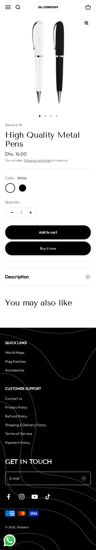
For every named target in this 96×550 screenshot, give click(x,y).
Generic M (13, 125)
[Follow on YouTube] (34, 496)
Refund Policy (16, 416)
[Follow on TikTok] (47, 496)
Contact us (13, 398)
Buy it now (48, 248)
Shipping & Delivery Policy (25, 425)
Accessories (14, 370)
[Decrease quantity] (11, 212)
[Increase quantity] (30, 212)
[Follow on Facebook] (8, 496)
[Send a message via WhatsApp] (10, 540)
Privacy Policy (16, 407)
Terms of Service (18, 433)
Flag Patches (15, 361)
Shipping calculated (37, 160)
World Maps (14, 352)
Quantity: (12, 202)
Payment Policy (17, 442)
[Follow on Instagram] (21, 496)
